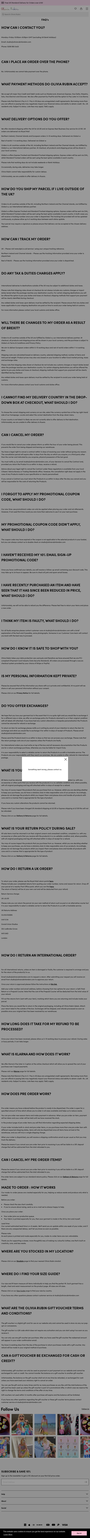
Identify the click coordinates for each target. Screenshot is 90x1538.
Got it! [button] (79, 1533)
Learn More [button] (8, 1534)
